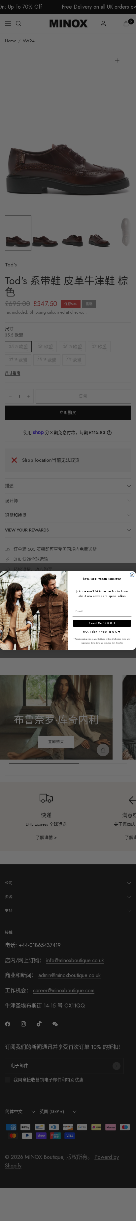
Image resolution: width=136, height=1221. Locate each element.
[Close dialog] (132, 575)
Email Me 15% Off (102, 623)
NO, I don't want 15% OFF (102, 632)
